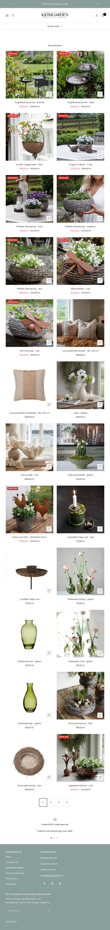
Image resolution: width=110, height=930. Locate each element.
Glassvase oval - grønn (29, 661)
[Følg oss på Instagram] (52, 883)
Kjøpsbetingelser (15, 867)
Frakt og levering (15, 873)
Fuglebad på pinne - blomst (29, 102)
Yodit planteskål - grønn (80, 475)
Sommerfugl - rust (29, 350)
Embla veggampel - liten (29, 164)
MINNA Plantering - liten (29, 226)
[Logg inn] (96, 15)
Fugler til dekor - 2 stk (80, 164)
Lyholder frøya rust (30, 599)
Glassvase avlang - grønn (80, 599)
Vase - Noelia (80, 413)
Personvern (12, 878)
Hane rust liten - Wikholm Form (29, 537)
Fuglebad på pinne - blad (80, 102)
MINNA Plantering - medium (80, 226)
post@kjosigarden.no (52, 875)
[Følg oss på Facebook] (44, 883)
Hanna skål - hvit (30, 475)
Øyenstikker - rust (80, 288)
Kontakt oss (12, 862)
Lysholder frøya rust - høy (80, 537)
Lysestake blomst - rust (80, 785)
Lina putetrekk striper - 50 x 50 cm (80, 350)
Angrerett (11, 884)
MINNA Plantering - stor (29, 288)
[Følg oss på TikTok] (60, 883)
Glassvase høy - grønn (29, 723)
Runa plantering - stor (29, 785)
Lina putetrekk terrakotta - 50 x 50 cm (29, 413)
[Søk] (13, 15)
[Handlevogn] (102, 15)
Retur (9, 856)
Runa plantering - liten (80, 723)
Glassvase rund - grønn (80, 661)
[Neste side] (67, 802)
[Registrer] (48, 910)
